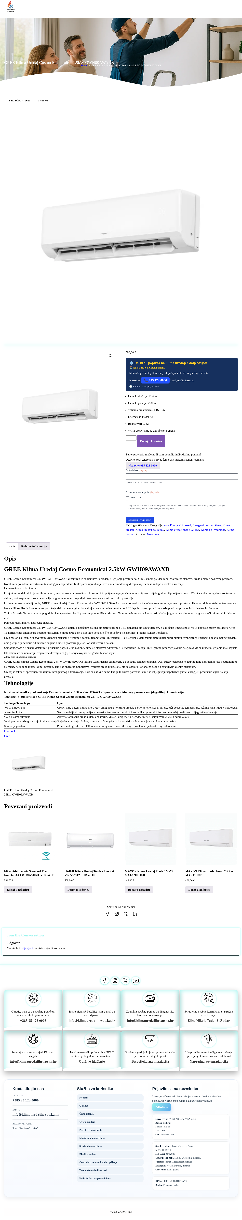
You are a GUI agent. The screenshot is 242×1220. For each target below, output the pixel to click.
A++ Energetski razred (177, 525)
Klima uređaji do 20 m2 (149, 529)
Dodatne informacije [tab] (34, 546)
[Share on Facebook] (107, 913)
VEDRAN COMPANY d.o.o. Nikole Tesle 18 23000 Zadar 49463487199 (176, 1127)
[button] (110, 356)
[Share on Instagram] (116, 913)
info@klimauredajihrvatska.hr (36, 1114)
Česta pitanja (86, 1113)
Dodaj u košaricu (151, 441)
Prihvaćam (136, 497)
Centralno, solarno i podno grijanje (98, 1162)
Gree (218, 525)
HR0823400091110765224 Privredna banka (171, 1183)
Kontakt (83, 1097)
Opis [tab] (12, 546)
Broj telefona (136, 470)
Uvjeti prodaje (87, 1122)
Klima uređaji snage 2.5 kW (182, 529)
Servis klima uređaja (90, 1146)
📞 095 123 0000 (155, 380)
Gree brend (153, 534)
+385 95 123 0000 (26, 1100)
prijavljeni (27, 948)
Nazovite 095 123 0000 (143, 465)
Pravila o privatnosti (90, 1130)
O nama (83, 1105)
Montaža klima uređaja (92, 1138)
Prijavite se (162, 1107)
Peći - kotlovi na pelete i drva (95, 1178)
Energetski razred (203, 525)
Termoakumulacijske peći (93, 1170)
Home (84, 65)
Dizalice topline (87, 1154)
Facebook (10, 731)
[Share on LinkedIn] (134, 913)
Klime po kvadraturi (213, 529)
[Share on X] (125, 913)
